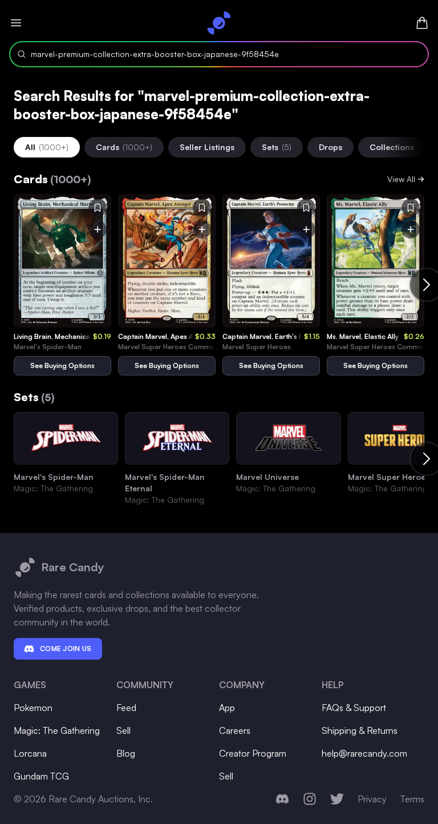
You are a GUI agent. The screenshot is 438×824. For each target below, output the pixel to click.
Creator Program (252, 753)
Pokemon (33, 707)
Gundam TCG (41, 776)
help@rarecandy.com (364, 753)
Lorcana (30, 753)
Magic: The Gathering (57, 730)
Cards (124, 147)
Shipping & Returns (360, 730)
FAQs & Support (354, 707)
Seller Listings (207, 147)
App (227, 707)
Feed (126, 707)
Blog (125, 753)
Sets (276, 147)
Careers (234, 730)
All (46, 147)
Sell (123, 730)
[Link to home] (219, 23)
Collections (392, 147)
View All (401, 179)
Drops (330, 147)
